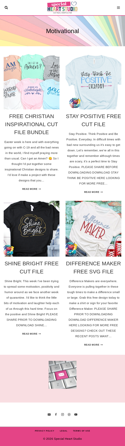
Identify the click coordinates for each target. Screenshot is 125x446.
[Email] (49, 414)
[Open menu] (118, 7)
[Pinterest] (69, 414)
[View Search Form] (6, 7)
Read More (31, 189)
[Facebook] (56, 414)
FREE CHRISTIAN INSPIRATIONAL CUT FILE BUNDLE (31, 124)
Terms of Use (81, 431)
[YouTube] (76, 414)
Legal (64, 431)
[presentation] (31, 81)
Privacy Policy (44, 431)
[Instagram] (62, 414)
